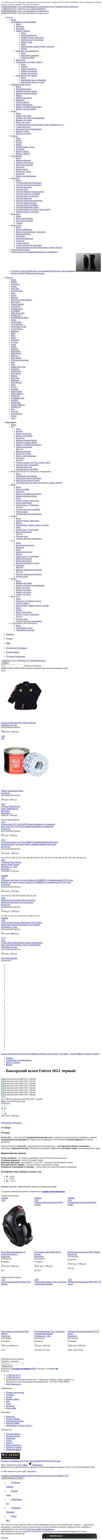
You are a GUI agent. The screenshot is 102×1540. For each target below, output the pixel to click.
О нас (51, 6)
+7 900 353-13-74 (13, 1377)
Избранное (10, 1438)
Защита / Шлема (13, 1419)
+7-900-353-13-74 (8, 9)
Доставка (59, 6)
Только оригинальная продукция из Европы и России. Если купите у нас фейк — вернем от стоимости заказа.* (50, 1054)
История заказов (13, 1436)
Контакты (74, 6)
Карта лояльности (13, 1445)
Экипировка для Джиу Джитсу (19, 1425)
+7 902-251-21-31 (23, 9)
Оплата (66, 6)
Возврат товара (12, 1399)
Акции (9, 1441)
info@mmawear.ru (38, 9)
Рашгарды (10, 1416)
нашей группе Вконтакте (53, 1191)
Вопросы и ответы (14, 1447)
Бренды (9, 1443)
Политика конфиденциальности (32, 1475)
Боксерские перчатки (15, 1421)
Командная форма (13, 1449)
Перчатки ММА (13, 1423)
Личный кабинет (13, 1434)
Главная (9, 1058)
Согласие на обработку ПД (57, 1475)
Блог (8, 1401)
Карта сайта (11, 1408)
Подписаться (7, 1366)
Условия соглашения (9, 1475)
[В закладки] (11, 813)
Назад (13, 20)
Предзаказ (5, 813)
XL (5, 1113)
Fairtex (3, 1101)
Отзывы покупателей (15, 1392)
